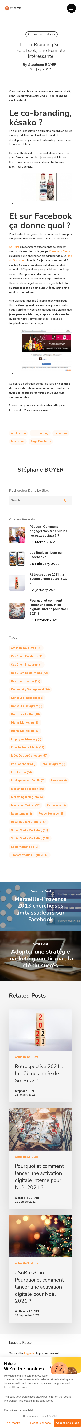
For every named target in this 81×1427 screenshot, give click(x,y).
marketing (18, 441)
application (18, 433)
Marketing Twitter (25, 805)
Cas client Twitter (25, 681)
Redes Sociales (51, 813)
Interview (59, 780)
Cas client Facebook (27, 656)
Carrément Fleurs (59, 251)
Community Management (30, 689)
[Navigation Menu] (71, 8)
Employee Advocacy (26, 739)
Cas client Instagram (27, 664)
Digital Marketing (25, 722)
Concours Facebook (27, 697)
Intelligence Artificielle (27, 780)
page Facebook (40, 441)
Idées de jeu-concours (29, 755)
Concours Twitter (25, 714)
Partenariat (56, 805)
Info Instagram (53, 764)
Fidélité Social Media (27, 747)
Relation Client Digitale (29, 821)
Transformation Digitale (30, 855)
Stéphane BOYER (42, 64)
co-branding (40, 433)
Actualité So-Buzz (41, 34)
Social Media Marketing (29, 830)
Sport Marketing (24, 846)
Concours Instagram (26, 706)
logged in (29, 1353)
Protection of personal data (19, 1410)
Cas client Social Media (29, 672)
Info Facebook (23, 764)
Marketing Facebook (27, 788)
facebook (60, 433)
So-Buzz (14, 246)
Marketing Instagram (27, 797)
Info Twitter (21, 772)
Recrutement (21, 813)
